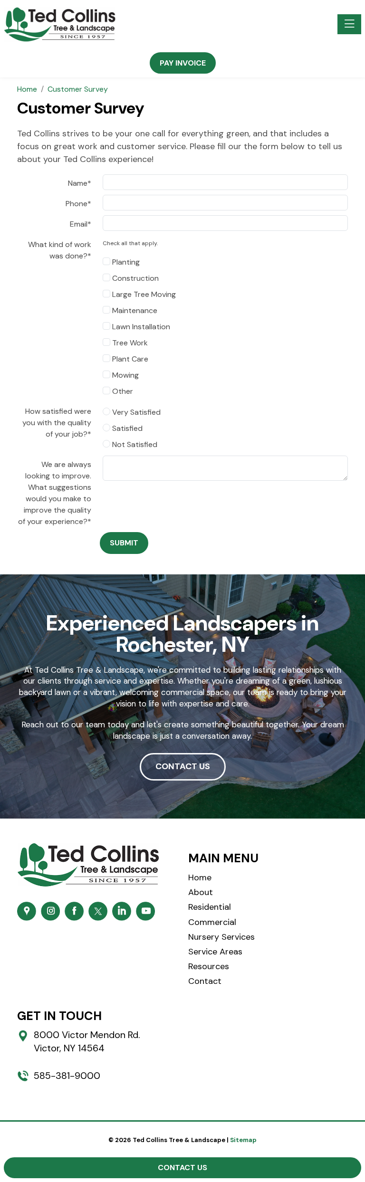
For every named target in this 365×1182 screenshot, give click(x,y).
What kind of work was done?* (59, 250)
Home (199, 877)
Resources (208, 966)
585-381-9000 (67, 1075)
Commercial (212, 922)
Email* (80, 224)
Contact (204, 981)
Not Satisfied (133, 444)
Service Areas (215, 951)
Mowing (124, 375)
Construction (134, 278)
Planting (125, 262)
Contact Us (182, 1167)
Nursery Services (221, 937)
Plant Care (129, 359)
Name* (79, 183)
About (200, 892)
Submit (124, 543)
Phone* (78, 204)
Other (121, 391)
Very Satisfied (135, 412)
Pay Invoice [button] (183, 63)
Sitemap (243, 1140)
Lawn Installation (140, 327)
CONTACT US (182, 766)
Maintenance (133, 310)
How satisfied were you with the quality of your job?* (56, 422)
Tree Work (129, 343)
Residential (209, 907)
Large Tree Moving (143, 294)
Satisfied (126, 428)
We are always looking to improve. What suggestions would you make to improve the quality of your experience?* (54, 492)
